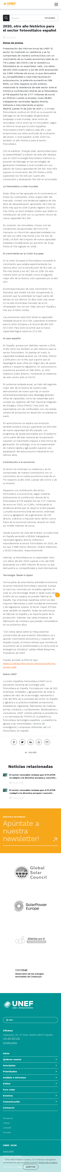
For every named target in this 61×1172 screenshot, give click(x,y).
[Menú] (56, 4)
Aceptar (30, 1167)
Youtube (7, 1132)
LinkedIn (7, 1127)
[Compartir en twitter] (22, 742)
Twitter (6, 1123)
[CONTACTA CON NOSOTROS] (57, 595)
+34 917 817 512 (11, 1038)
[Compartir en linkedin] (30, 742)
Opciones (50, 18)
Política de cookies (47, 1162)
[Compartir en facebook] (14, 742)
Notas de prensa (13, 42)
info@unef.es (10, 1042)
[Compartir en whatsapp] (39, 742)
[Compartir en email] (47, 742)
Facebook (8, 1118)
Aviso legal (8, 1151)
